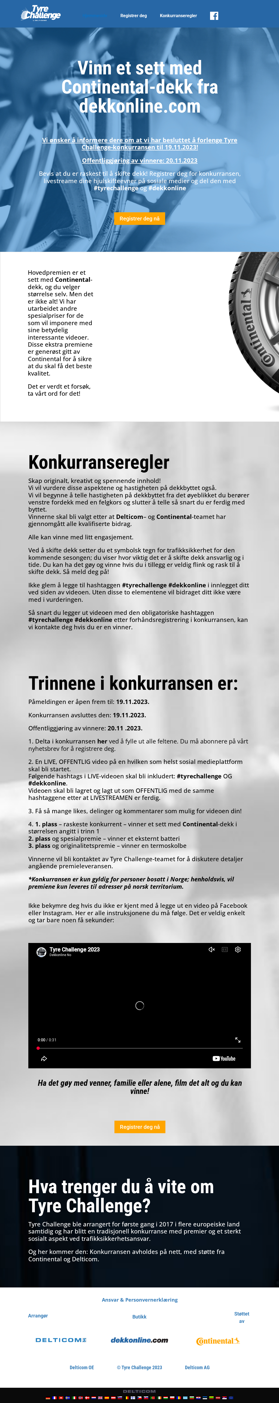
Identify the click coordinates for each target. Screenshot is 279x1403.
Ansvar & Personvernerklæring (140, 1299)
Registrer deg (133, 15)
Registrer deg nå (140, 218)
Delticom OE (82, 1367)
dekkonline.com (140, 106)
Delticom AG (197, 1367)
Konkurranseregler (178, 15)
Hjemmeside (95, 15)
